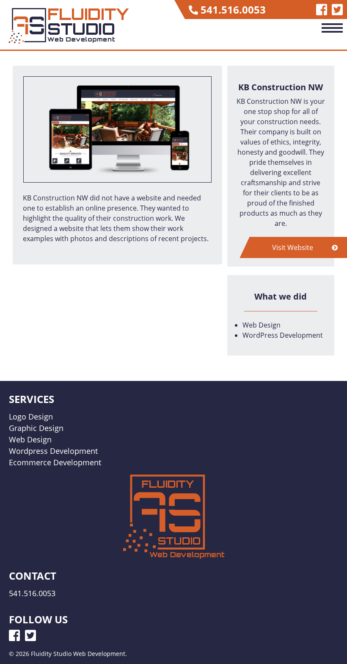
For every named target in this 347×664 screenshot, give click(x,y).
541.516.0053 (233, 10)
